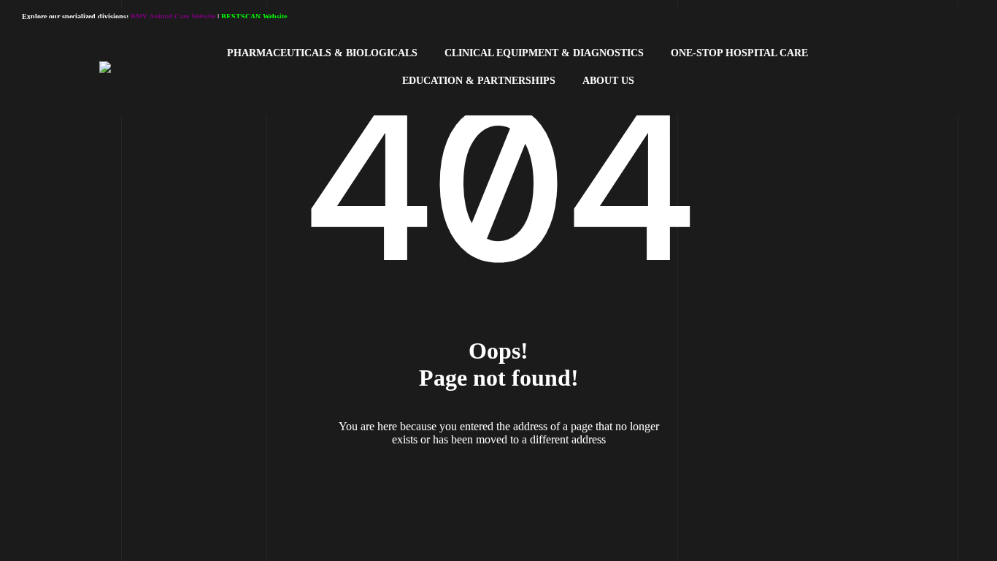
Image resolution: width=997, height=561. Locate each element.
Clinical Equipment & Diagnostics (544, 52)
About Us (608, 80)
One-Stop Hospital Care (739, 52)
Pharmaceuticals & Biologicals (322, 52)
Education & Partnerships (478, 80)
